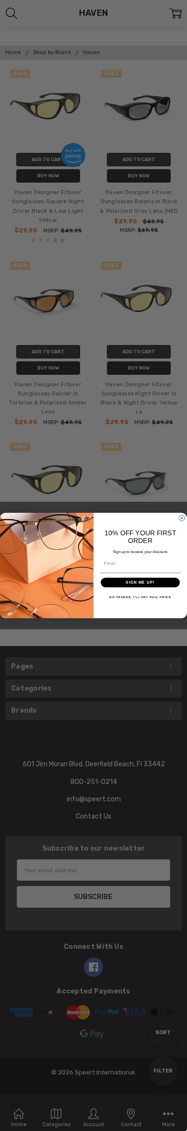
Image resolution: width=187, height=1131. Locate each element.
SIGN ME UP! (140, 582)
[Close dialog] (182, 518)
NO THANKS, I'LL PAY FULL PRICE (140, 597)
